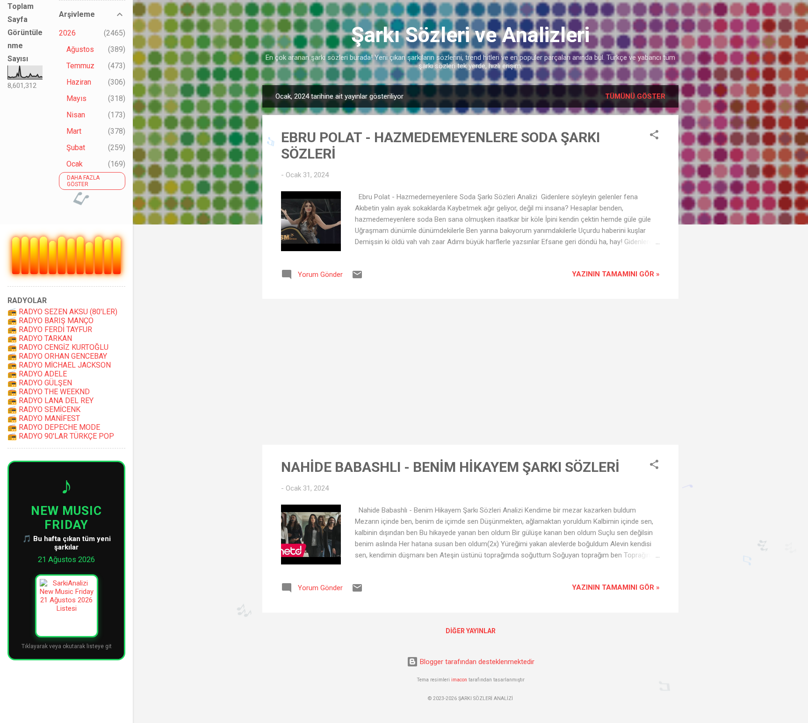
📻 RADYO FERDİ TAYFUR (49, 329)
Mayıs (76, 98)
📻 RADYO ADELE (37, 373)
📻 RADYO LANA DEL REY (50, 400)
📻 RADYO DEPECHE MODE (53, 427)
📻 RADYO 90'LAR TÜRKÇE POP (60, 436)
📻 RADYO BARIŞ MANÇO (50, 320)
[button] (654, 136)
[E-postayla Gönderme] (357, 278)
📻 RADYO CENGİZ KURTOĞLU (57, 347)
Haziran (78, 82)
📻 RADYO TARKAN (39, 338)
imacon (459, 680)
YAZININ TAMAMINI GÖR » (616, 274)
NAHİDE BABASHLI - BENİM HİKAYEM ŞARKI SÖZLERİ (450, 467)
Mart (73, 131)
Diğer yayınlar (471, 631)
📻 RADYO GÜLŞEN (39, 382)
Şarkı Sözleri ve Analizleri (470, 34)
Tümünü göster (635, 96)
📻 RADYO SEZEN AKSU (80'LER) (62, 311)
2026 (67, 33)
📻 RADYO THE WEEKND (48, 391)
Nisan (75, 114)
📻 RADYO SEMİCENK (43, 409)
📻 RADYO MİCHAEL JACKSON (59, 365)
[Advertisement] (470, 371)
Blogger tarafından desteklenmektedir (476, 662)
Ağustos (80, 49)
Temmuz (80, 65)
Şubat (75, 147)
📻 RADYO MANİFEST (43, 418)
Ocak (74, 163)
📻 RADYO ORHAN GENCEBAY (57, 356)
